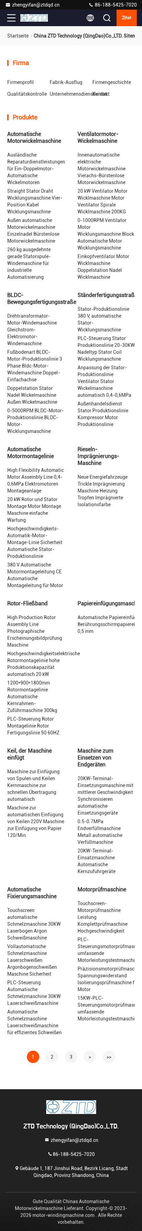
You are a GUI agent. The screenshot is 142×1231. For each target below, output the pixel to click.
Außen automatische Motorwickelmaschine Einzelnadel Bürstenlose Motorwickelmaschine (33, 230)
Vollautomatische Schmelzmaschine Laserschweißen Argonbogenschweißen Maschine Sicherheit (32, 960)
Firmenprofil (20, 82)
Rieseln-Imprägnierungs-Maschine (98, 456)
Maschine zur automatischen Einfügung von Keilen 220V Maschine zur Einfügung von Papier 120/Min (35, 821)
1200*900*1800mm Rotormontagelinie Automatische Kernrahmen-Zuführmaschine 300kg (32, 696)
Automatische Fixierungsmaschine (32, 893)
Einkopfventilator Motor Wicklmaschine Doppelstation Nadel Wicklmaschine (103, 267)
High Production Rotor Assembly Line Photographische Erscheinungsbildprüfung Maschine (34, 631)
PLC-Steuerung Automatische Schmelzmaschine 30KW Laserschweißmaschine (34, 993)
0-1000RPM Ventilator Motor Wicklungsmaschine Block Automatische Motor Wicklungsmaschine (106, 234)
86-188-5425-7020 (115, 5)
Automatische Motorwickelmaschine (34, 137)
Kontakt (101, 94)
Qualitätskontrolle (27, 94)
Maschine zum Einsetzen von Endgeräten (95, 757)
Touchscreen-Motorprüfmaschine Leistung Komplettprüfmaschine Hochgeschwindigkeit (103, 917)
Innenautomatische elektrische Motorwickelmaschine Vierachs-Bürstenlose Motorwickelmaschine (101, 168)
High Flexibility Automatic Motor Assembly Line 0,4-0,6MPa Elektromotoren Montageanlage (35, 480)
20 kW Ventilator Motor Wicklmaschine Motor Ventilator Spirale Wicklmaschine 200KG (103, 201)
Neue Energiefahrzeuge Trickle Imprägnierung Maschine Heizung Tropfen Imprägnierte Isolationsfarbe (103, 490)
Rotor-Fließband (27, 603)
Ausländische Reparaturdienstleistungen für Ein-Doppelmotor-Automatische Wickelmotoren (36, 168)
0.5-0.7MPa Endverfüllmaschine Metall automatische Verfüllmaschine (100, 832)
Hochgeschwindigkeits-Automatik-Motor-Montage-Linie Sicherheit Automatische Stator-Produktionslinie (34, 542)
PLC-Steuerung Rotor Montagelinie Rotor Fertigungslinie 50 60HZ (33, 725)
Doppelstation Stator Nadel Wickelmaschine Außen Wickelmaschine (32, 395)
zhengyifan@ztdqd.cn (36, 5)
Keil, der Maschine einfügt (29, 754)
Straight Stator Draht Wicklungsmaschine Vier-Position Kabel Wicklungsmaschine (34, 201)
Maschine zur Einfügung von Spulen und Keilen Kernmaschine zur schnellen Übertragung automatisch (33, 785)
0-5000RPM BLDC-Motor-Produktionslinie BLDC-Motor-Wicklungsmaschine (35, 421)
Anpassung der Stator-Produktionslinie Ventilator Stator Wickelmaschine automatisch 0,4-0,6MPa (104, 381)
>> (108, 1057)
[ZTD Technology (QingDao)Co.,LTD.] (34, 18)
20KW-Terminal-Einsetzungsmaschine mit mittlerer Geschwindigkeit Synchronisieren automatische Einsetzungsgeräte (105, 796)
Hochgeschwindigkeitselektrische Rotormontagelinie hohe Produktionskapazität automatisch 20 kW (43, 664)
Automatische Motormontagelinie (30, 452)
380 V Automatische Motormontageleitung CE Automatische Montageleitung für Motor (35, 575)
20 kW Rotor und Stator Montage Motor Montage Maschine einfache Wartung (34, 510)
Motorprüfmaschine (102, 889)
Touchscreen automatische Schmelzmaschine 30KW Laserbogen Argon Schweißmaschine (34, 924)
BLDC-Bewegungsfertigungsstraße (41, 298)
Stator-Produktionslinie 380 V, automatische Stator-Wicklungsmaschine (103, 319)
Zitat (126, 17)
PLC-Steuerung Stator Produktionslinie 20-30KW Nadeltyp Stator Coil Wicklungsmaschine (106, 349)
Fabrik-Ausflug (66, 82)
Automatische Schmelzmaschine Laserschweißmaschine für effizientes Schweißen (34, 1022)
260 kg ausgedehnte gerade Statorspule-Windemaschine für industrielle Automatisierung (29, 263)
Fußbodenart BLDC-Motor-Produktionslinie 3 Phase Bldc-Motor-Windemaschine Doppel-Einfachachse (34, 365)
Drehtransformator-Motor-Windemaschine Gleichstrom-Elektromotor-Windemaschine (32, 329)
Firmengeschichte (111, 82)
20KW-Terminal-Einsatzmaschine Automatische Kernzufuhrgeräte (96, 861)
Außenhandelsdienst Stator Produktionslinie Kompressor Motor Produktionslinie (103, 414)
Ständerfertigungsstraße (108, 295)
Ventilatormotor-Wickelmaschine (98, 137)
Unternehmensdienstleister (79, 94)
